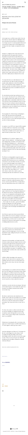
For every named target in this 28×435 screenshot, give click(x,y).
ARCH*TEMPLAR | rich (8, 4)
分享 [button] (3, 384)
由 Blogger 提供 (15, 428)
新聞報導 (6, 386)
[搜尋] (25, 2)
